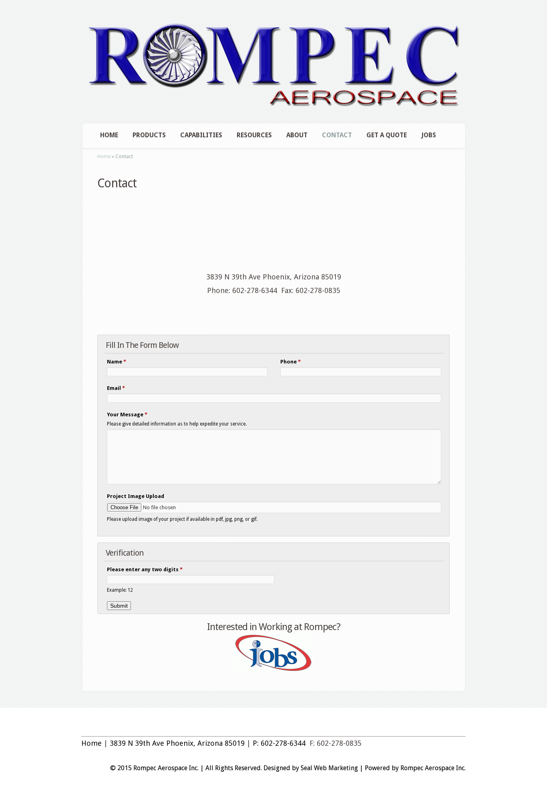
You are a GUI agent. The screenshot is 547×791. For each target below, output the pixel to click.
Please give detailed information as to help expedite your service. (177, 424)
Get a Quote (386, 135)
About (297, 135)
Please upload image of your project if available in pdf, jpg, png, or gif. (182, 519)
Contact (337, 135)
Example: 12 (120, 590)
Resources (254, 135)
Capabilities (201, 135)
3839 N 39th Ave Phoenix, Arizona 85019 (177, 743)
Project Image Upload (135, 496)
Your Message (127, 415)
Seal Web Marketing (329, 768)
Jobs (428, 135)
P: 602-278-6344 (279, 743)
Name (116, 362)
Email (116, 388)
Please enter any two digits (145, 569)
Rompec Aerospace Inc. (433, 768)
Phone (290, 362)
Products (149, 135)
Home (109, 135)
